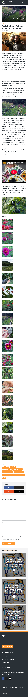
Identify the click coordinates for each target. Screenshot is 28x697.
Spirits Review (5, 662)
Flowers (12, 466)
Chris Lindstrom (7, 30)
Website (3, 529)
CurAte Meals (5, 657)
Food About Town (7, 469)
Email (3, 522)
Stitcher (12, 192)
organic (10, 472)
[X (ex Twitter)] (6, 678)
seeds (4, 477)
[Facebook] (3, 678)
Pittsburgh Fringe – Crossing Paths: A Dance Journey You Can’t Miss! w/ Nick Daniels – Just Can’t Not (14, 562)
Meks (8, 687)
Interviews (5, 23)
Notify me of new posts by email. (11, 539)
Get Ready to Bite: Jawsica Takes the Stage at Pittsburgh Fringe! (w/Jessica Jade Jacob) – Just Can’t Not (14, 589)
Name (3, 516)
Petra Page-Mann (19, 472)
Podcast (4, 474)
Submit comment (8, 543)
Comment (4, 501)
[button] (14, 224)
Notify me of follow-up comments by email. (14, 536)
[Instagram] (10, 678)
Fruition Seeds (18, 469)
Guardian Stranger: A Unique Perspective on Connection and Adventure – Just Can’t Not (14, 615)
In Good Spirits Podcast (8, 659)
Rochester (12, 474)
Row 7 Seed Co (20, 474)
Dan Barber (5, 466)
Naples (4, 472)
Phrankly (22, 88)
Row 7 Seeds (8, 122)
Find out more (7, 646)
